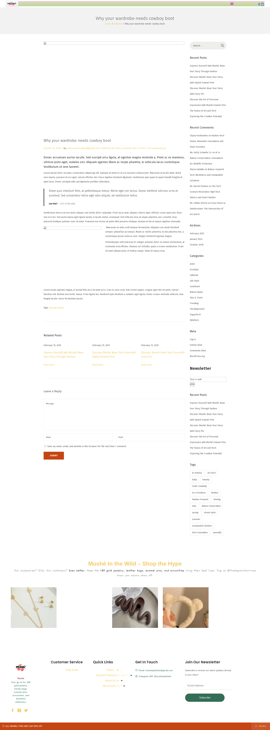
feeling (217, 499)
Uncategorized (197, 309)
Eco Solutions (199, 492)
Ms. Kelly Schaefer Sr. (201, 152)
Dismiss (262, 726)
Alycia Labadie (197, 169)
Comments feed (198, 350)
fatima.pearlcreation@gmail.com (83, 148)
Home (108, 23)
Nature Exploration (211, 506)
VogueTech (195, 314)
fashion (60, 307)
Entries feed (196, 345)
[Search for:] (208, 45)
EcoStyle (194, 269)
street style (210, 512)
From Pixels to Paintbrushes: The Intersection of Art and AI (207, 209)
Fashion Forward (200, 499)
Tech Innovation (200, 532)
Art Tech (212, 473)
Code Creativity (199, 486)
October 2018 (196, 244)
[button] (231, 3)
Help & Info (72, 670)
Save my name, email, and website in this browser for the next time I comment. (86, 446)
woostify (217, 532)
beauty (52, 307)
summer (196, 519)
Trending (194, 303)
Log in (193, 339)
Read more (49, 365)
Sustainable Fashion (202, 526)
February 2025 (197, 233)
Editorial (118, 23)
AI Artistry (197, 473)
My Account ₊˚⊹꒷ (112, 686)
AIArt (192, 264)
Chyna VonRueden (199, 135)
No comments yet (157, 148)
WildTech (194, 320)
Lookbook (126, 148)
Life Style (115, 148)
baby (194, 479)
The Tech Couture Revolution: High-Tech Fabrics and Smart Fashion (205, 192)
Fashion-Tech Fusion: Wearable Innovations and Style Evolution (207, 141)
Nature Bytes (196, 292)
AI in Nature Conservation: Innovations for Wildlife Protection (206, 158)
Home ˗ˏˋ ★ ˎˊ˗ (114, 670)
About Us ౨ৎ (112, 680)
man (194, 506)
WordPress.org (197, 356)
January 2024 (196, 239)
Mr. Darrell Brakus (199, 186)
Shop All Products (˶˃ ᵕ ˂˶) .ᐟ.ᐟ (112, 675)
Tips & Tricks (138, 148)
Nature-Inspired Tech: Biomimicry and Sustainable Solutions (207, 175)
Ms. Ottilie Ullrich (198, 203)
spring (195, 512)
